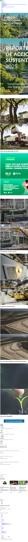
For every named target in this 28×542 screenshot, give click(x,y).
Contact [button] (2, 537)
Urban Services (3, 4)
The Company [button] (3, 2)
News (6, 5)
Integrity (2, 7)
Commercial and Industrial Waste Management (17, 4)
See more (1, 457)
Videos (4, 5)
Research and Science (4, 531)
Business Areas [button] (3, 3)
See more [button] (1, 198)
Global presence (24, 4)
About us (3, 519)
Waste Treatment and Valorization (8, 4)
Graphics (3, 5)
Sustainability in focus (4, 532)
